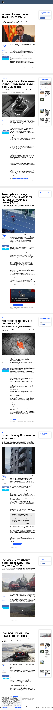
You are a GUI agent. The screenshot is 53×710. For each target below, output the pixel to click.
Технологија (4, 191)
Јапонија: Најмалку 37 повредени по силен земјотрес (18, 436)
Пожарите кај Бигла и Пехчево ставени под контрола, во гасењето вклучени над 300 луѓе (18, 562)
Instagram (44, 707)
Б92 (13, 175)
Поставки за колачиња (5, 707)
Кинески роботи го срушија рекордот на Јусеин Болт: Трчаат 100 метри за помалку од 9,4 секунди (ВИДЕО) (17, 198)
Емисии (27, 2)
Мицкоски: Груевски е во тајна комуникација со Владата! (16, 15)
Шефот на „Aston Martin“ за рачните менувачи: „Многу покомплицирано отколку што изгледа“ (18, 83)
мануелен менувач (23, 178)
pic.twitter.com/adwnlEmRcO (22, 521)
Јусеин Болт (20, 305)
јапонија (20, 544)
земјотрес (16, 544)
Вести (13, 2)
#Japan (27, 520)
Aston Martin (16, 178)
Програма (23, 2)
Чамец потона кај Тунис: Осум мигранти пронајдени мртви (15, 634)
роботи (15, 305)
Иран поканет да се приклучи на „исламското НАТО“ (17, 322)
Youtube (48, 707)
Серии (30, 2)
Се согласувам (18, 707)
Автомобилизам (4, 78)
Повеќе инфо (18, 705)
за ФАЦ (21, 53)
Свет (2, 317)
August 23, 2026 (26, 523)
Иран (15, 419)
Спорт (16, 2)
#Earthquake (14, 521)
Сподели (5, 56)
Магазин (19, 2)
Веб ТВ (33, 2)
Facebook (37, 707)
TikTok (52, 707)
